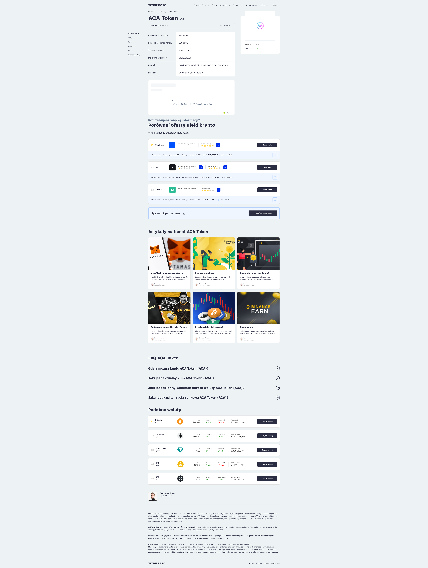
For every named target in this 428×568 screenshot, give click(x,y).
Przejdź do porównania (263, 213)
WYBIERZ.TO (157, 5)
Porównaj (237, 5)
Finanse (264, 5)
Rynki (130, 42)
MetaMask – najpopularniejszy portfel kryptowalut (166, 274)
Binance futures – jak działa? (254, 273)
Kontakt (259, 563)
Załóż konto (267, 145)
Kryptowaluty (251, 5)
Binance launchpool (205, 273)
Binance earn (246, 327)
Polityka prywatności (272, 563)
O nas (275, 5)
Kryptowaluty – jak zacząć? (209, 327)
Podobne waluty (134, 55)
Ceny (130, 38)
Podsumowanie (133, 33)
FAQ (129, 50)
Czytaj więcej (267, 421)
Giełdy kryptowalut (220, 5)
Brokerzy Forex (200, 5)
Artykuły (131, 46)
